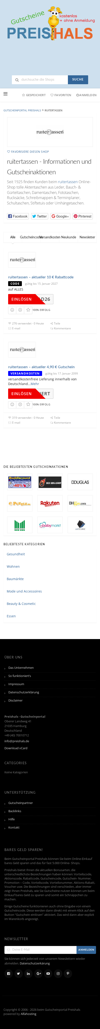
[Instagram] (58, 973)
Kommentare (62, 328)
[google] (38, 973)
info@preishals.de (16, 741)
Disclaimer (15, 700)
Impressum (16, 684)
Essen (11, 616)
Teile (56, 323)
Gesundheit (16, 554)
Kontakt (14, 827)
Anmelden (88, 95)
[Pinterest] (68, 973)
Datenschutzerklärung (23, 692)
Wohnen (13, 566)
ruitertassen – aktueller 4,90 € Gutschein (41, 367)
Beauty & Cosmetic (21, 603)
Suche (77, 79)
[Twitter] (18, 973)
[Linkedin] (28, 973)
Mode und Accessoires (24, 591)
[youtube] (48, 973)
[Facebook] (8, 973)
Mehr (35, 384)
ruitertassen (68, 181)
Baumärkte (15, 579)
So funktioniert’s (19, 676)
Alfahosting (28, 1014)
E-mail (15, 328)
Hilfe (11, 819)
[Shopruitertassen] (50, 132)
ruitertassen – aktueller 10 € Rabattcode (40, 277)
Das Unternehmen (21, 668)
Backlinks (14, 811)
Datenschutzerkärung (35, 963)
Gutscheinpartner (20, 803)
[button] (18, 216)
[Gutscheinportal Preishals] (50, 22)
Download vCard (15, 748)
